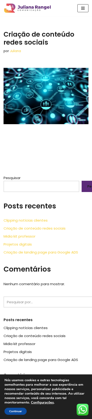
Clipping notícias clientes (26, 220)
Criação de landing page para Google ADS (41, 252)
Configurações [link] (42, 402)
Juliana (15, 51)
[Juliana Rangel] (29, 8)
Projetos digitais (18, 244)
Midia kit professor (19, 236)
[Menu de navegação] (82, 8)
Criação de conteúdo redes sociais (35, 228)
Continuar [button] (15, 411)
